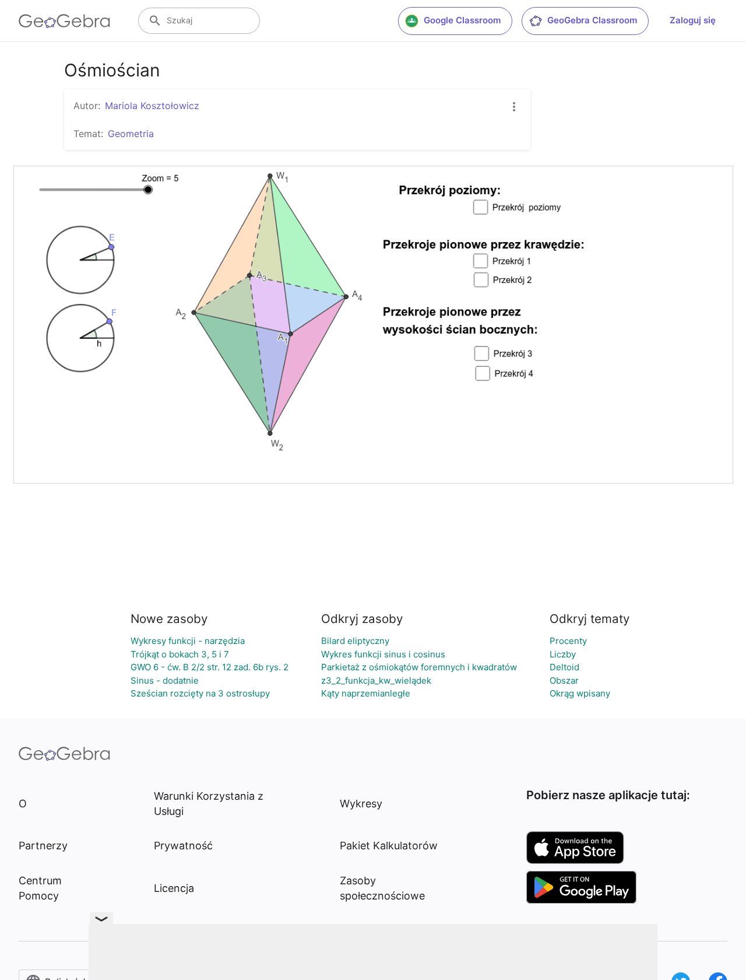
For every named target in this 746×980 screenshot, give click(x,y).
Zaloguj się (693, 20)
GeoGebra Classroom (592, 20)
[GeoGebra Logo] (64, 21)
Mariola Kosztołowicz (152, 105)
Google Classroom (462, 20)
